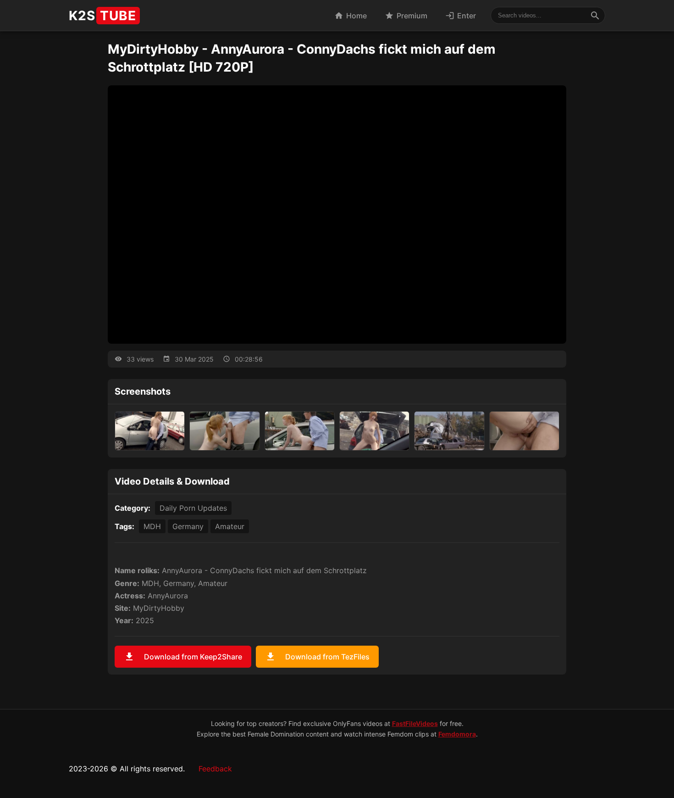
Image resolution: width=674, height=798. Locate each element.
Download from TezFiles (317, 656)
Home (350, 15)
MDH (152, 526)
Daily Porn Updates (193, 508)
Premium (406, 15)
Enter (460, 15)
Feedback (215, 768)
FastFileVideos (415, 723)
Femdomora (457, 734)
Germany (188, 526)
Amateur (229, 526)
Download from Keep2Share (183, 656)
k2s (102, 15)
